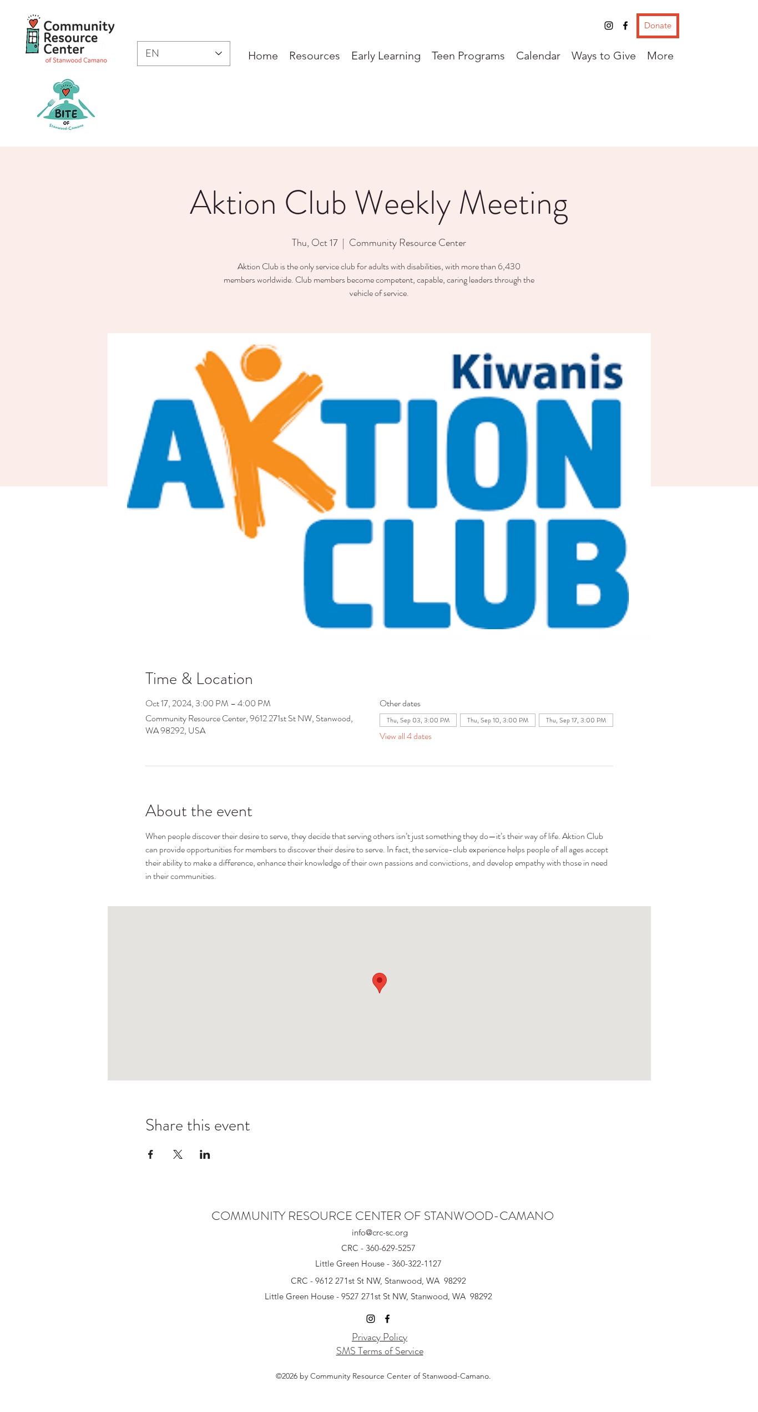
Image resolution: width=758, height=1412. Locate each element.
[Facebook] (625, 25)
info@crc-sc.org (380, 1232)
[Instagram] (608, 25)
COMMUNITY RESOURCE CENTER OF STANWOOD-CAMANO (382, 1215)
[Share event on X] (178, 1154)
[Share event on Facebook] (150, 1154)
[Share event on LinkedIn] (205, 1154)
